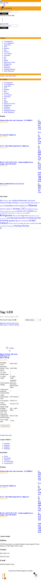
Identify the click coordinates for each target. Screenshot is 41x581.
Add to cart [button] (5, 426)
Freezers (6, 52)
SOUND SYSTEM (25, 218)
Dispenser (3, 203)
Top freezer (27, 223)
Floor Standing (21, 203)
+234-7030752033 (10, 76)
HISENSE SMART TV (6, 209)
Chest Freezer (31, 201)
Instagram (7, 445)
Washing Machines (9, 69)
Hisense (32, 205)
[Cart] (20, 33)
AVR (5, 46)
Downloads (7, 458)
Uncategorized (8, 41)
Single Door (24, 216)
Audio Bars (7, 45)
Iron (5, 57)
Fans (5, 50)
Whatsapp (7, 448)
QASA (28, 213)
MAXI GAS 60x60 (4, 211)
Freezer (27, 203)
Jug (5, 59)
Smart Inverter (32, 215)
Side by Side (16, 215)
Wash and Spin (10, 226)
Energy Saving (11, 203)
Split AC (18, 221)
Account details (8, 461)
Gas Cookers (8, 53)
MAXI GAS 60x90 (13, 211)
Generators (7, 55)
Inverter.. (17, 209)
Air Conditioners (9, 43)
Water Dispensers (9, 71)
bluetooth (23, 200)
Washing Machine (21, 225)
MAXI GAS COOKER (26, 211)
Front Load (33, 203)
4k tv (2, 200)
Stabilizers (7, 66)
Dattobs (30, 571)
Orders (6, 456)
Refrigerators (8, 64)
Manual (36, 209)
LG (23, 208)
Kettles (6, 60)
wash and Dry (3, 226)
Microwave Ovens (9, 62)
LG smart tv (30, 209)
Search (4, 13)
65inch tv (6, 200)
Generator (9, 205)
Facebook (7, 443)
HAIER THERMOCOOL (20, 206)
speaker (12, 220)
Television (7, 67)
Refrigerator (6, 215)
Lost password (8, 463)
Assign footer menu (6, 435)
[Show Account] (4, 5)
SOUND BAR (12, 218)
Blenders (6, 48)
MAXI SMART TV (12, 213)
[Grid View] (15, 320)
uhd (39, 223)
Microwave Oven (21, 213)
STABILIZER (24, 221)
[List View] (16, 320)
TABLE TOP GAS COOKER (16, 223)
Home (2, 316)
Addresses (7, 460)
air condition (14, 200)
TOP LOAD (34, 223)
